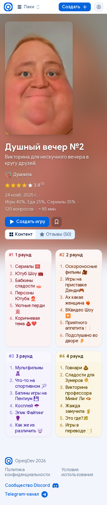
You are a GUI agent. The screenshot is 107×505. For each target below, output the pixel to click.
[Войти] (98, 6)
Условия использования (77, 472)
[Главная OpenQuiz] (8, 6)
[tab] (21, 234)
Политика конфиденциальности (27, 472)
